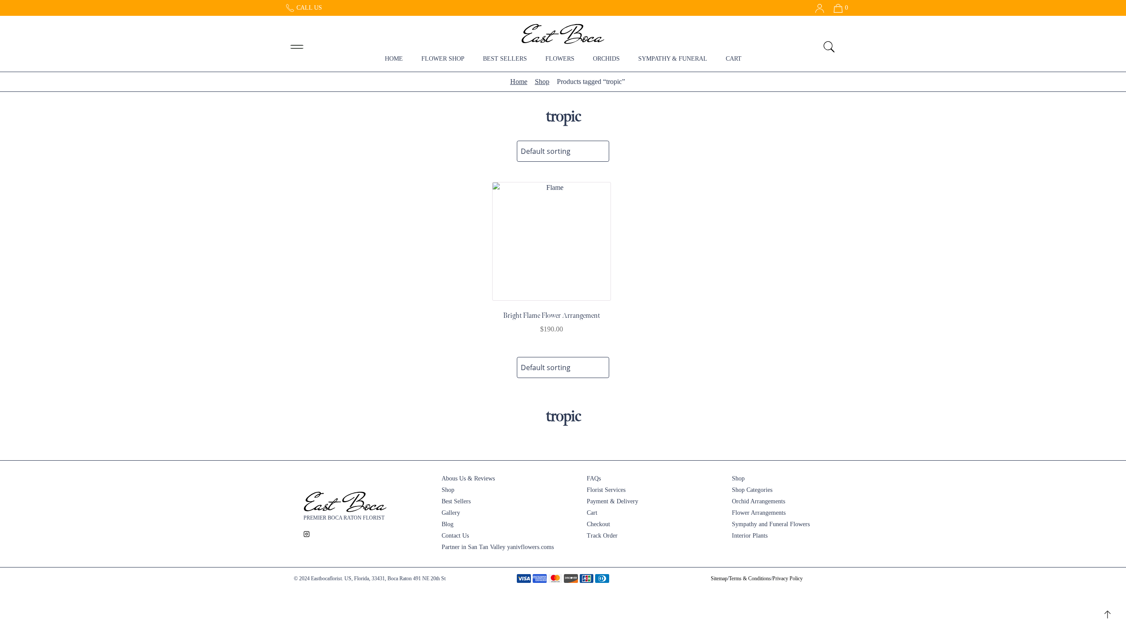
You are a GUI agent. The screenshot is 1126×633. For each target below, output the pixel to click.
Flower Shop (442, 58)
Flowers (559, 58)
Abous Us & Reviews (468, 478)
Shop (542, 81)
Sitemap (719, 578)
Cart (734, 58)
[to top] (1107, 614)
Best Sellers (505, 58)
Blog (447, 524)
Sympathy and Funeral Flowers (771, 524)
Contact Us (455, 535)
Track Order (602, 535)
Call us (308, 7)
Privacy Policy (787, 578)
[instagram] (306, 533)
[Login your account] (816, 7)
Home (394, 58)
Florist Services (606, 490)
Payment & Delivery (612, 501)
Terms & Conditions (750, 578)
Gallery (451, 512)
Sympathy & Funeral (672, 58)
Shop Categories (752, 490)
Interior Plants (750, 535)
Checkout (598, 524)
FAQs (594, 478)
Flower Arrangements (759, 512)
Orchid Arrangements (758, 501)
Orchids (606, 58)
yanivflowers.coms (530, 547)
